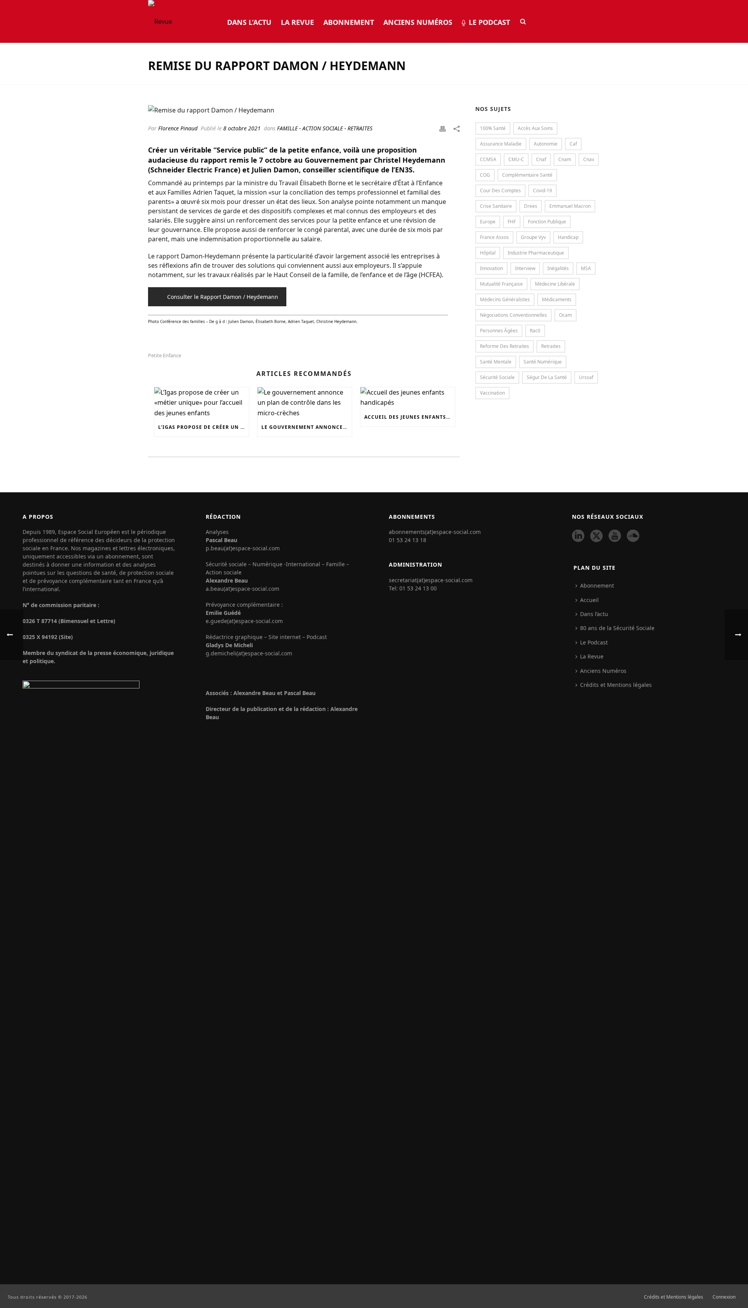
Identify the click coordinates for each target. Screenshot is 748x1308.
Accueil (589, 600)
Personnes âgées (499, 330)
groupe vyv (533, 237)
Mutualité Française (501, 284)
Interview (525, 268)
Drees (530, 206)
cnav (588, 159)
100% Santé (493, 128)
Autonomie (545, 143)
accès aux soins (535, 128)
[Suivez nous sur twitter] (596, 536)
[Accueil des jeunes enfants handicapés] (407, 397)
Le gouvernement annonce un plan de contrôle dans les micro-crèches (306, 427)
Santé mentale (496, 361)
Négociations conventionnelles (513, 315)
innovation (491, 268)
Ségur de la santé (547, 377)
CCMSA (488, 159)
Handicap (568, 237)
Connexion (724, 1297)
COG (485, 175)
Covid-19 (542, 190)
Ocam (565, 315)
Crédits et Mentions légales (616, 684)
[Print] (442, 128)
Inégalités (558, 268)
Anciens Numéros (417, 22)
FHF (512, 221)
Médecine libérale (555, 284)
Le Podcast (489, 22)
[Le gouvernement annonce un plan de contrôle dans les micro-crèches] (305, 402)
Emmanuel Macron (570, 206)
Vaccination (492, 393)
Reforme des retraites (504, 346)
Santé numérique (543, 361)
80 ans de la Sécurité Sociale (617, 628)
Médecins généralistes (505, 299)
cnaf (541, 159)
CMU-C (516, 159)
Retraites (551, 346)
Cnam (564, 159)
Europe (488, 221)
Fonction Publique (547, 221)
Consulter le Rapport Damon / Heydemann (222, 296)
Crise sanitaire (496, 206)
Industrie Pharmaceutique (536, 252)
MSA (586, 268)
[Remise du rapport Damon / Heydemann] (304, 109)
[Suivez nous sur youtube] (615, 536)
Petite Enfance (164, 355)
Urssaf (586, 377)
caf (573, 143)
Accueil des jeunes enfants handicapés (409, 417)
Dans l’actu (249, 22)
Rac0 (535, 330)
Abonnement (348, 22)
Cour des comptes (500, 190)
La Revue (297, 22)
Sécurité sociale (497, 377)
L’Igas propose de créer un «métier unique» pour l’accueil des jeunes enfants (203, 427)
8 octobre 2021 (242, 128)
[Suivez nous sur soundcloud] (633, 536)
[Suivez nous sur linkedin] (578, 536)
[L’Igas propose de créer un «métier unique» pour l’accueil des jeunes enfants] (201, 402)
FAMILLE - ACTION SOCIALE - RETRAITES (324, 128)
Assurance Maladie (501, 143)
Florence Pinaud (178, 128)
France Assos (494, 237)
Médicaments (557, 299)
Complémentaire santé (527, 175)
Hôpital (488, 252)
